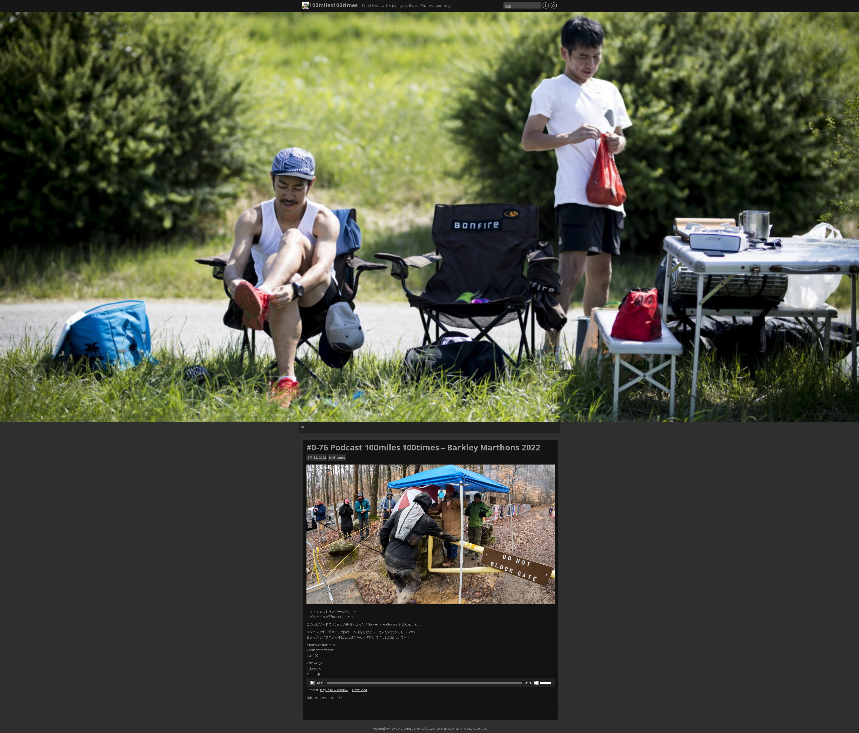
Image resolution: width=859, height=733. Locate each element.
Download (359, 690)
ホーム (305, 427)
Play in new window (334, 690)
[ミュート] (536, 683)
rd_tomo (338, 457)
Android (327, 697)
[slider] (546, 682)
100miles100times (333, 5)
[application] (430, 682)
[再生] (312, 683)
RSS (339, 697)
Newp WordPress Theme (406, 729)
